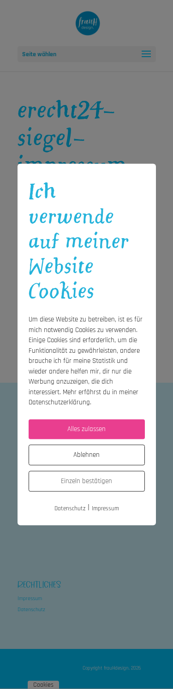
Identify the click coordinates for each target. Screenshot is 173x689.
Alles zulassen (86, 429)
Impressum (105, 508)
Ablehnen (86, 454)
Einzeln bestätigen (86, 481)
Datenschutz (69, 508)
